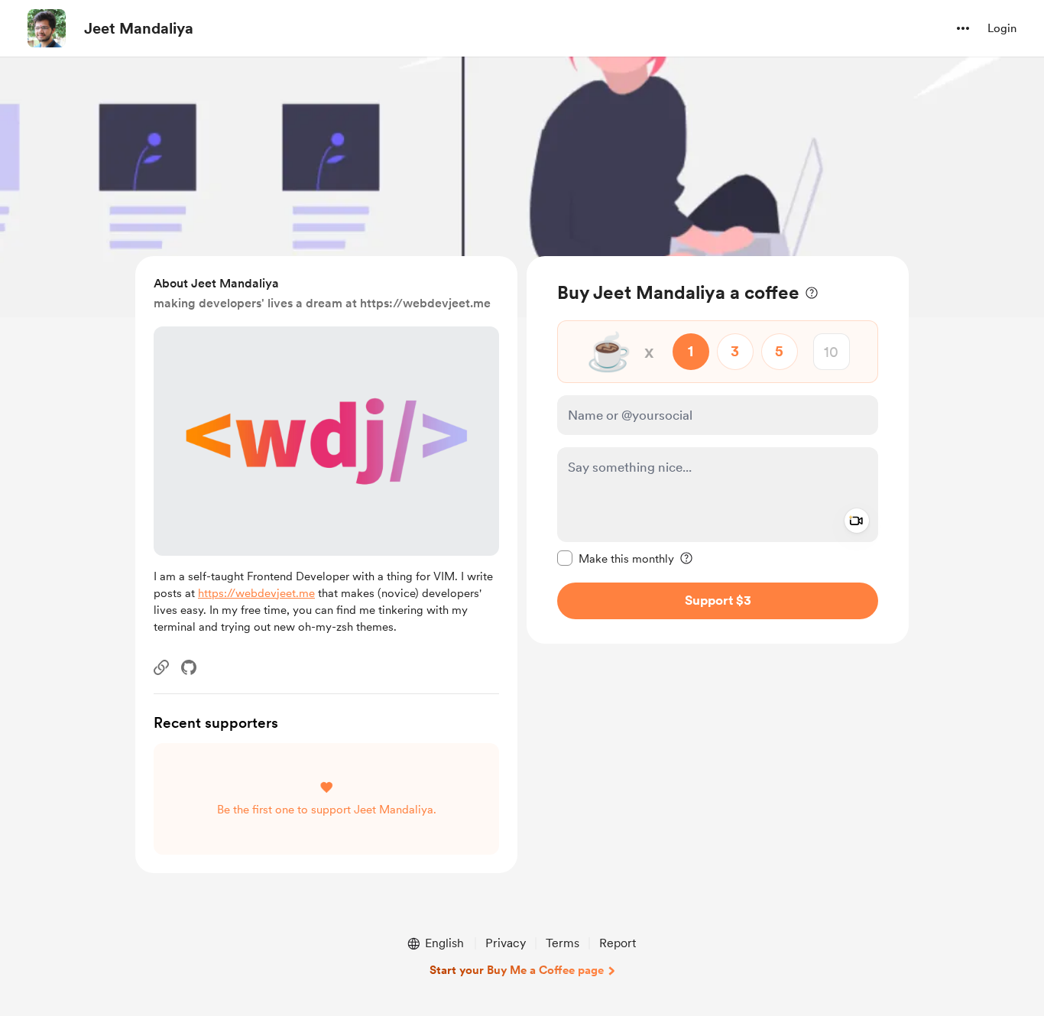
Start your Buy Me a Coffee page (517, 970)
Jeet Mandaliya (138, 28)
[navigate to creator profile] (47, 28)
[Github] (188, 667)
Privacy (505, 943)
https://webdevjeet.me (256, 593)
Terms (562, 943)
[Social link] (161, 667)
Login (1001, 28)
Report (617, 943)
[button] (963, 28)
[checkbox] (615, 558)
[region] (718, 450)
